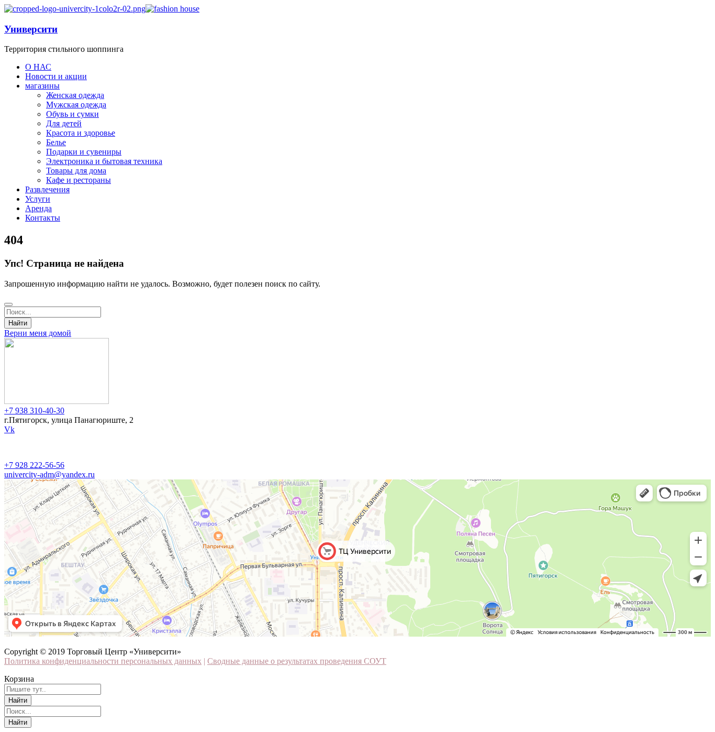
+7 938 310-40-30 (34, 410)
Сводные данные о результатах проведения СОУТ (296, 661)
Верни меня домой (37, 333)
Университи (31, 29)
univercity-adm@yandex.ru (49, 474)
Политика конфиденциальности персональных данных (103, 661)
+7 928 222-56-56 (34, 465)
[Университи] (75, 8)
